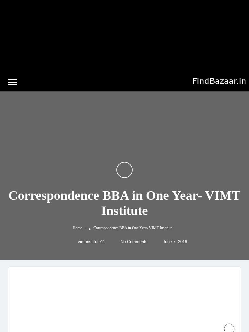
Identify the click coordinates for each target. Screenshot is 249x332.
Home (77, 228)
